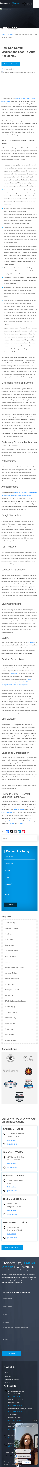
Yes (22, 740)
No (16, 740)
